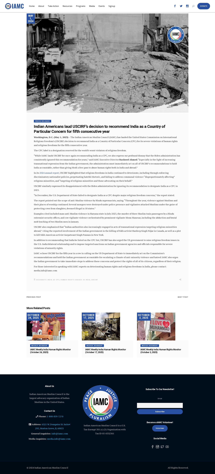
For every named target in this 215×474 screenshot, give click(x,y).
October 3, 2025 (144, 316)
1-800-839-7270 (55, 416)
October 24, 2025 (33, 316)
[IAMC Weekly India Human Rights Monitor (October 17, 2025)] (107, 326)
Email (160, 399)
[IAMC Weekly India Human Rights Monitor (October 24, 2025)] (52, 326)
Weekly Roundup (39, 346)
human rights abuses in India (75, 280)
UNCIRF (94, 280)
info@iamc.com (60, 433)
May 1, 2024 (30, 18)
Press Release (42, 121)
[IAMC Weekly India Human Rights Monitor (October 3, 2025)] (162, 326)
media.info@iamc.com (58, 438)
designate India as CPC (48, 280)
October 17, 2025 (88, 316)
